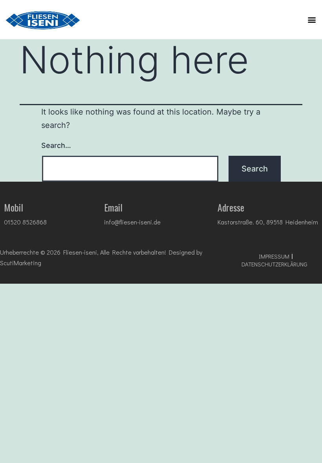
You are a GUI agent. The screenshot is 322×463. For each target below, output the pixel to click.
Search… (56, 145)
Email (113, 207)
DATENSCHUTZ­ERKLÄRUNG (274, 264)
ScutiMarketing (20, 263)
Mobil (13, 207)
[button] (311, 19)
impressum (274, 256)
